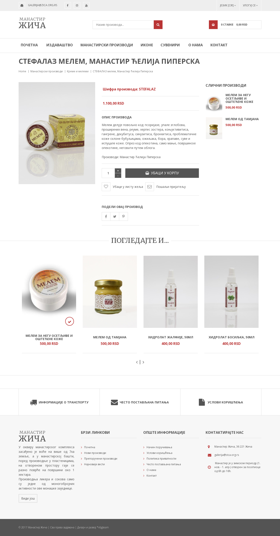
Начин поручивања (159, 447)
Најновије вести (94, 464)
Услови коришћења (225, 402)
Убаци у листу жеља (128, 187)
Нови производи (95, 453)
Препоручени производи (100, 458)
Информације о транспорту (63, 402)
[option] (233, 105)
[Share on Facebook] (106, 216)
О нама (195, 45)
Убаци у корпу (164, 173)
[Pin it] (123, 216)
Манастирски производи (106, 45)
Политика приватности (161, 458)
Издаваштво (59, 45)
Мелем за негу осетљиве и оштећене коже (239, 98)
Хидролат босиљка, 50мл (231, 337)
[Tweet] (114, 216)
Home (22, 71)
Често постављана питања (144, 402)
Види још (28, 498)
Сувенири (170, 45)
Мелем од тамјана (242, 119)
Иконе (147, 45)
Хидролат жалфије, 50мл (170, 337)
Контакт (219, 45)
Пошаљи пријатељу (171, 187)
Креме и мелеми (78, 71)
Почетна (29, 45)
